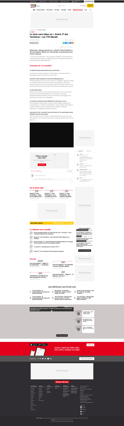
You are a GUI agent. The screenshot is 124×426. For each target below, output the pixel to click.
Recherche (91, 10)
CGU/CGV (82, 392)
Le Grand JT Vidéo (42, 29)
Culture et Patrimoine (49, 392)
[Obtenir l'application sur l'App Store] (34, 344)
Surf (39, 399)
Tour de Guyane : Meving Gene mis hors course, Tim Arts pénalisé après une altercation (63, 298)
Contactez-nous (90, 1)
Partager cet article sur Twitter (68, 43)
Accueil (31, 29)
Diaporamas (33, 392)
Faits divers (33, 388)
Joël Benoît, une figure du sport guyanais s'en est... (39, 276)
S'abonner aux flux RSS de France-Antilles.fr (73, 43)
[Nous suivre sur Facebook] (38, 359)
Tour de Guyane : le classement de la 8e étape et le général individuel (41, 298)
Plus (85, 10)
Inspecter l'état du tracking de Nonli (86, 402)
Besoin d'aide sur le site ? (84, 386)
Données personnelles (84, 396)
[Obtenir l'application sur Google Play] (43, 344)
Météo (56, 388)
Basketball (40, 394)
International (33, 409)
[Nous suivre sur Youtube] (48, 359)
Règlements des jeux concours (85, 399)
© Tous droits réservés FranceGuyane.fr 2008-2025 (59, 421)
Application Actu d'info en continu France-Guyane (74, 391)
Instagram (84, 407)
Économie (63, 10)
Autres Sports (41, 400)
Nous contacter (83, 387)
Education (32, 400)
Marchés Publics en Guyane (66, 389)
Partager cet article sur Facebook (66, 43)
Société (32, 397)
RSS (83, 413)
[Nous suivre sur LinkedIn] (45, 359)
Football (40, 388)
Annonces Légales (78, 10)
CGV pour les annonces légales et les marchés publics (66, 395)
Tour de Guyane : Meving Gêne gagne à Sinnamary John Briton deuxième (85, 298)
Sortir (69, 10)
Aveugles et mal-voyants (69, 419)
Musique (48, 388)
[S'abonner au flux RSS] (51, 359)
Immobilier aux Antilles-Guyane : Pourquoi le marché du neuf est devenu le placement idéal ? (51, 309)
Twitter (83, 411)
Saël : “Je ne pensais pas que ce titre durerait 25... (88, 328)
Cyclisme (40, 389)
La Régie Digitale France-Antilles (82, 418)
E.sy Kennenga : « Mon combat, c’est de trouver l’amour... (88, 312)
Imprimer (35, 43)
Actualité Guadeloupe (46, 418)
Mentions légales (70, 421)
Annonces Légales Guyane (62, 418)
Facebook (84, 409)
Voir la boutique (42, 164)
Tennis (40, 397)
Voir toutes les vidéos (62, 335)
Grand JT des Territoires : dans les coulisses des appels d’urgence (85, 292)
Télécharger (90, 345)
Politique (56, 10)
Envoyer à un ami (37, 43)
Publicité (81, 389)
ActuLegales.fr (61, 419)
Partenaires (82, 390)
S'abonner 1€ (90, 5)
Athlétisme (41, 391)
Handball (40, 392)
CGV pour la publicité (88, 389)
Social (32, 399)
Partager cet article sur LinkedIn (70, 43)
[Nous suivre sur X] (43, 359)
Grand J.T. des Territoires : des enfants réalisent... (66, 195)
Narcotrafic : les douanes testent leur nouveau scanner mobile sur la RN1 (63, 292)
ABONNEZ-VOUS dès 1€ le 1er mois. (51, 223)
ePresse (57, 419)
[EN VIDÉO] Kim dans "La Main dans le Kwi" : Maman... (88, 320)
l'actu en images (84, 228)
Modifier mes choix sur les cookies (86, 395)
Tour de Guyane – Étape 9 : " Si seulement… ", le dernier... (40, 264)
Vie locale (32, 389)
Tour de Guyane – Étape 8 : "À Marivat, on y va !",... (63, 275)
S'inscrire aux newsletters (87, 358)
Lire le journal (38, 6)
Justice (32, 394)
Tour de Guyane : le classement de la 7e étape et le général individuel (41, 292)
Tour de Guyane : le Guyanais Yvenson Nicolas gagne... (63, 265)
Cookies (81, 393)
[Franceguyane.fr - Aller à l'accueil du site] (62, 6)
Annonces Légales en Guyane (66, 391)
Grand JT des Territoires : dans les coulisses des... (36, 195)
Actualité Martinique (54, 418)
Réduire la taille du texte (31, 43)
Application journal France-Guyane (74, 389)
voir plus (81, 161)
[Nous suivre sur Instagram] (40, 359)
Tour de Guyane (40, 10)
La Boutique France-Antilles (72, 418)
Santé (32, 402)
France (35, 29)
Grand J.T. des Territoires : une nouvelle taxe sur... (51, 195)
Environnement (33, 405)
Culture (32, 403)
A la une (34, 10)
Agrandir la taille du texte (33, 43)
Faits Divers (49, 10)
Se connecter (83, 5)
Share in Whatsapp (64, 43)
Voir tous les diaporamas (84, 250)
